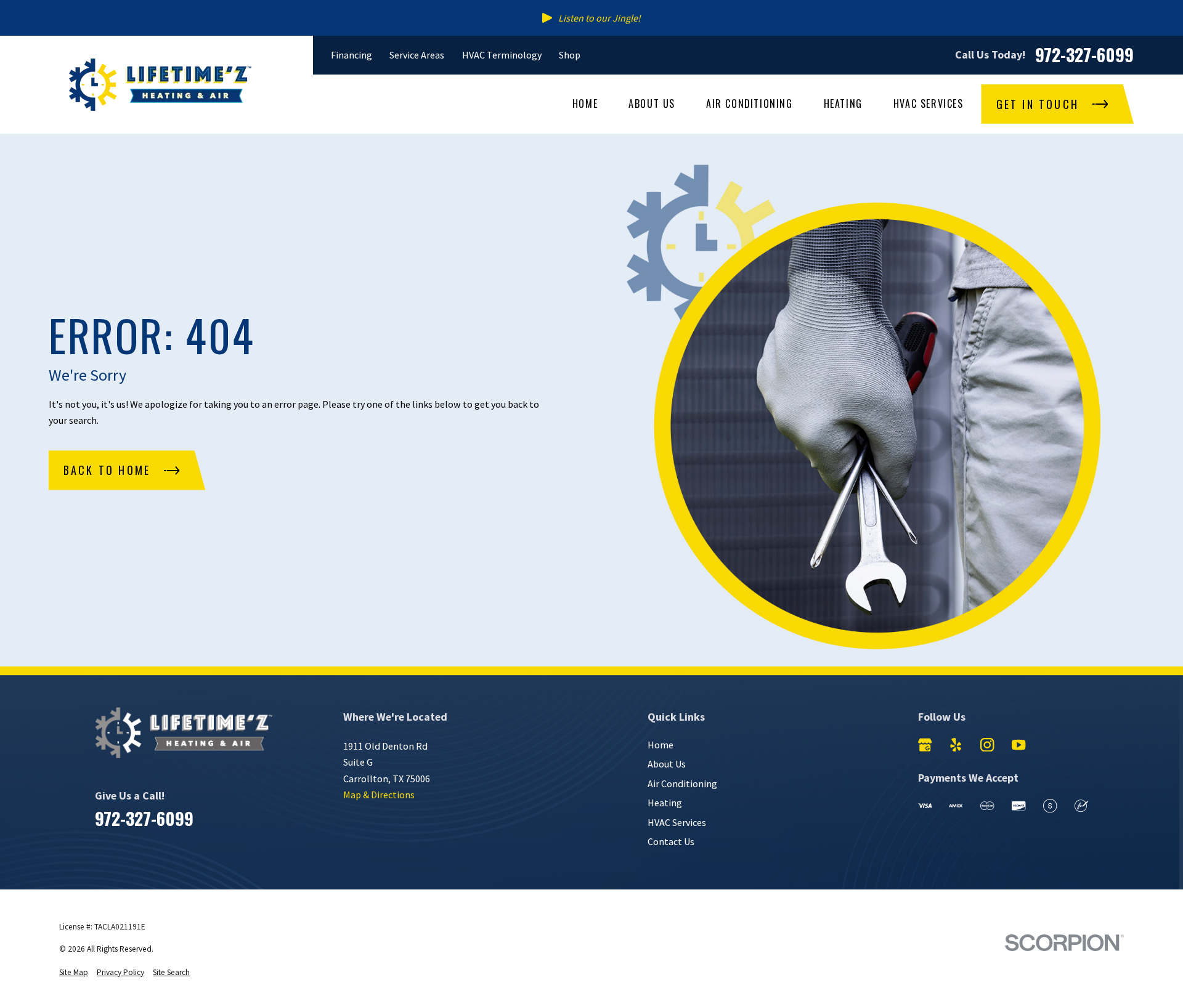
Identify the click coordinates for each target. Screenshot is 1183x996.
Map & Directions (379, 794)
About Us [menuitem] (651, 103)
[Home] (160, 85)
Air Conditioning (682, 783)
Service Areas (416, 55)
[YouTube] (1018, 744)
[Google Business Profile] (925, 744)
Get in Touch (1037, 104)
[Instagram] (987, 744)
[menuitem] (73, 973)
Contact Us (671, 841)
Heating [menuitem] (843, 103)
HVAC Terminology (502, 55)
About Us (667, 764)
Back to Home (106, 470)
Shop (569, 55)
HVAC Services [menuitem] (928, 103)
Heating (665, 802)
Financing (351, 55)
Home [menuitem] (585, 103)
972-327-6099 (1084, 54)
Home (660, 745)
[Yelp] (955, 744)
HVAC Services (677, 822)
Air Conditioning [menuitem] (749, 103)
